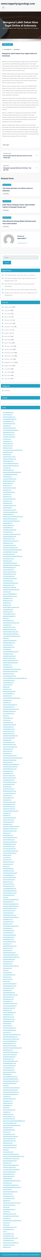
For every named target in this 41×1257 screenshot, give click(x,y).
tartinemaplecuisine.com (10, 853)
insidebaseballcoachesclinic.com (11, 1180)
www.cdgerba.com (8, 1152)
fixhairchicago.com (8, 961)
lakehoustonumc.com (9, 1019)
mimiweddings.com (8, 1236)
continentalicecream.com (10, 782)
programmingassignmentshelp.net (12, 450)
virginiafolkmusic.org (9, 680)
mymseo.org (6, 1222)
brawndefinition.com (9, 780)
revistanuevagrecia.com (9, 817)
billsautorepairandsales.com (11, 1165)
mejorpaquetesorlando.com (11, 634)
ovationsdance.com (8, 682)
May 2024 (7, 375)
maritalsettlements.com (9, 888)
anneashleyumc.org (8, 1059)
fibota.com (6, 1149)
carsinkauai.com (7, 1183)
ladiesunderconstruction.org (11, 541)
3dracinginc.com (7, 753)
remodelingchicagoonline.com (11, 1087)
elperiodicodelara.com (9, 417)
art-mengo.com (7, 859)
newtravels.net (7, 454)
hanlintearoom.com (8, 1196)
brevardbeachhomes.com (10, 563)
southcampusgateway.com (10, 512)
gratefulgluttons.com (9, 729)
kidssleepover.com (8, 452)
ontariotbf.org (7, 468)
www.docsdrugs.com (9, 1070)
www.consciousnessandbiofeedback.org (14, 1121)
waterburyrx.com (8, 948)
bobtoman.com (7, 496)
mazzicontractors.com (9, 1134)
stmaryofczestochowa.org (10, 837)
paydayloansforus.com (9, 456)
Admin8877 (7, 49)
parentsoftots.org (8, 1001)
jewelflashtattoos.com (9, 481)
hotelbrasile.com (7, 523)
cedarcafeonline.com (8, 432)
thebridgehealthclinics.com (10, 994)
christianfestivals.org (8, 875)
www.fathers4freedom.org (10, 1036)
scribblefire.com (7, 700)
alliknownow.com (8, 762)
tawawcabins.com (8, 598)
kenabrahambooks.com (9, 791)
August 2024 (8, 365)
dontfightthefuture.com (9, 574)
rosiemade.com (7, 625)
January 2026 (8, 323)
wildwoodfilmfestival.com (10, 518)
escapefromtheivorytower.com (11, 565)
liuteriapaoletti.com (8, 901)
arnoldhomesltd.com (9, 576)
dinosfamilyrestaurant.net (10, 547)
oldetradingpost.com (9, 538)
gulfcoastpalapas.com (9, 992)
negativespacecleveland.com (11, 899)
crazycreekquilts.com (9, 784)
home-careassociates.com (10, 704)
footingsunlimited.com (9, 1065)
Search (7, 262)
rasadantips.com (7, 441)
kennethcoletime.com (9, 846)
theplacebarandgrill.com (10, 946)
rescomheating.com (8, 1233)
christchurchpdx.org (8, 788)
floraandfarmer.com (8, 558)
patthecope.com (7, 968)
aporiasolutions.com (8, 988)
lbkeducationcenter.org (9, 691)
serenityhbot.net (7, 1025)
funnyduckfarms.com (9, 1198)
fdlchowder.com (7, 1074)
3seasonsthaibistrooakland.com (11, 698)
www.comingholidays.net (10, 746)
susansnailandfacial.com (9, 1030)
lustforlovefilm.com (8, 797)
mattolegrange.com (8, 870)
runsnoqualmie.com (8, 1067)
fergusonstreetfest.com (9, 1172)
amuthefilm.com (7, 795)
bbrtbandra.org (7, 485)
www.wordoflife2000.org (10, 594)
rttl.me (5, 1231)
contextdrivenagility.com (10, 831)
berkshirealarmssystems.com (11, 607)
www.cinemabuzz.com (9, 1109)
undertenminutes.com (9, 436)
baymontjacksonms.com (10, 893)
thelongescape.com (8, 868)
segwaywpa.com (7, 990)
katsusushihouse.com (9, 806)
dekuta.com (6, 1107)
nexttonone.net (7, 1023)
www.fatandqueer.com (9, 1056)
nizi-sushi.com (7, 857)
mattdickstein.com (8, 1014)
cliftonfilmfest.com (8, 580)
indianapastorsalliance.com (10, 954)
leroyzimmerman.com (9, 1205)
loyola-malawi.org (8, 718)
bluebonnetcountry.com (9, 487)
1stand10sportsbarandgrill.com (11, 636)
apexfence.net (7, 1247)
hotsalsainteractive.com (9, 428)
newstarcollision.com (9, 647)
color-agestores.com (8, 713)
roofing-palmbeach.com (9, 572)
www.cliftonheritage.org (10, 1083)
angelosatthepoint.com (9, 952)
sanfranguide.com (8, 749)
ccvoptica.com (7, 1096)
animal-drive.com (8, 979)
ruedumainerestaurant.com (10, 811)
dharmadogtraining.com (10, 1227)
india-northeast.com (8, 569)
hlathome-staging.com (9, 658)
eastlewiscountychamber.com (11, 764)
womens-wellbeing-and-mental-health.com (15, 678)
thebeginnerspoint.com (9, 744)
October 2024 (9, 359)
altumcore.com (7, 977)
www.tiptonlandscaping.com (11, 1092)
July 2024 (7, 369)
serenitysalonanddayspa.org (11, 430)
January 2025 (8, 349)
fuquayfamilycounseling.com (11, 1216)
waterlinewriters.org (8, 997)
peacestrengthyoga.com (9, 1045)
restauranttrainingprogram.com (12, 669)
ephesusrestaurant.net (9, 1138)
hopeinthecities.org (8, 727)
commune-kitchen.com (9, 793)
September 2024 (9, 362)
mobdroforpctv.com (8, 731)
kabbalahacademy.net (9, 642)
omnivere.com (7, 439)
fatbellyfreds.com (8, 1143)
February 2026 (9, 320)
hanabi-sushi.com (8, 1103)
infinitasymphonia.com (9, 802)
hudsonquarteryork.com (10, 1147)
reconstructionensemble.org (11, 917)
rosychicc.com (7, 720)
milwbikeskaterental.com (10, 890)
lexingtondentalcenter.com (10, 662)
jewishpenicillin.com (8, 673)
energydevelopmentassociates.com (12, 556)
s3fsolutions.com (7, 560)
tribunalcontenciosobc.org (10, 766)
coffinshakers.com (8, 835)
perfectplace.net (7, 695)
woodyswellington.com (9, 1140)
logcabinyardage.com (9, 1008)
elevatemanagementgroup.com (11, 1202)
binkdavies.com (7, 786)
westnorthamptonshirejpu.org (11, 521)
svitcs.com (6, 970)
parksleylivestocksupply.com (11, 709)
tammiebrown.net (8, 864)
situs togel (6, 145)
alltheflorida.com (7, 1178)
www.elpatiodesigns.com (10, 1145)
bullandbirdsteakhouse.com (10, 1079)
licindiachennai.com (8, 421)
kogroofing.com (7, 501)
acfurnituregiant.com (9, 434)
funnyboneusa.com (8, 912)
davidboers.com (7, 1010)
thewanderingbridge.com (10, 842)
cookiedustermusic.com (9, 915)
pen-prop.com (7, 1032)
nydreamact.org (7, 476)
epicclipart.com (7, 490)
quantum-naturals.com (9, 1167)
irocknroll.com (7, 591)
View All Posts (22, 243)
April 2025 (8, 339)
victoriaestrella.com (8, 932)
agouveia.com (7, 1218)
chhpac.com (6, 1225)
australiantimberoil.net (9, 545)
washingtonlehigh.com (9, 1098)
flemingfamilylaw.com (9, 1209)
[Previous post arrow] (36, 155)
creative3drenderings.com (10, 1003)
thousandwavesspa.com (9, 935)
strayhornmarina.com (9, 775)
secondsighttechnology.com (11, 651)
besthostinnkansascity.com (10, 1238)
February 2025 (9, 346)
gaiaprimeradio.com (8, 861)
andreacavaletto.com (9, 707)
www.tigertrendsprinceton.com (11, 1034)
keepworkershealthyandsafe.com (12, 472)
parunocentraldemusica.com (11, 1154)
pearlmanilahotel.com (9, 492)
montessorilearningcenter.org (11, 1169)
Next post (6, 165)
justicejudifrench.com (9, 839)
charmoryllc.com (7, 751)
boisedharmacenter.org (9, 711)
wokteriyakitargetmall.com (10, 660)
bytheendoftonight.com (9, 724)
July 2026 (7, 310)
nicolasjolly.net (7, 800)
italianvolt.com (7, 605)
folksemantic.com (8, 600)
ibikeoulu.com (7, 833)
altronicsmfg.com (8, 445)
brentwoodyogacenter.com (10, 1090)
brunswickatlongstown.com (10, 850)
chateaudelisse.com (8, 514)
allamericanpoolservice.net (10, 671)
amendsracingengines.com (10, 1052)
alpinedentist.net (7, 503)
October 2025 (9, 330)
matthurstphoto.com (9, 1176)
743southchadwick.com (9, 567)
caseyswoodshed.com (9, 959)
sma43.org (6, 1085)
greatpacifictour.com (8, 930)
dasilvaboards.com (8, 771)
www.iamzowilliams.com (10, 1123)
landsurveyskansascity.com (10, 1061)
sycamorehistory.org (9, 1116)
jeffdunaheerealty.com (9, 1043)
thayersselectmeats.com (9, 986)
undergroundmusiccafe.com (11, 1242)
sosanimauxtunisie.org (9, 498)
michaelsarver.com (8, 653)
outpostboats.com (8, 722)
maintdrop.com (7, 494)
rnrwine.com (6, 1211)
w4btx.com (6, 638)
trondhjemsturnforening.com (11, 1158)
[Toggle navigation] (3, 7)
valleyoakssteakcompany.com (11, 957)
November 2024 (9, 356)
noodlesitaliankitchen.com (10, 474)
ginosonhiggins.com (8, 884)
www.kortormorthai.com (10, 1054)
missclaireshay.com (8, 412)
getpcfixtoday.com (8, 483)
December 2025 (9, 326)
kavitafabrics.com (8, 919)
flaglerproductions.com (9, 777)
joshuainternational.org (9, 1028)
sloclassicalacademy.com (10, 769)
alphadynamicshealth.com (10, 1191)
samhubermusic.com (9, 1245)
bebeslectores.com (8, 543)
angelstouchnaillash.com (10, 640)
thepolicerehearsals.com (9, 760)
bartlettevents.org (8, 527)
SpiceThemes (35, 1254)
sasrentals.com (7, 649)
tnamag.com (6, 981)
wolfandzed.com (7, 1105)
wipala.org (6, 715)
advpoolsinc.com (7, 950)
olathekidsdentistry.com (9, 629)
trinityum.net (6, 1132)
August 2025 (8, 333)
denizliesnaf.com (7, 963)
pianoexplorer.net (8, 1127)
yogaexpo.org (7, 702)
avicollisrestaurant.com (9, 941)
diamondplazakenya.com (10, 1160)
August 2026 (8, 307)
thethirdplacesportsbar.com (10, 1136)
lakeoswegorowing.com (9, 1213)
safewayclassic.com (8, 461)
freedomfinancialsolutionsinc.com (12, 1047)
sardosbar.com (7, 602)
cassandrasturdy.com (9, 733)
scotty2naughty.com (8, 822)
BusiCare (27, 1254)
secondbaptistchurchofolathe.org (12, 1220)
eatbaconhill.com (7, 448)
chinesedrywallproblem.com (11, 906)
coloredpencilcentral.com (10, 578)
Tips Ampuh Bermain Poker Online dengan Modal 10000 (20, 289)
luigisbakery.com (7, 1101)
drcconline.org (7, 943)
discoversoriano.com (9, 742)
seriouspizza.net (7, 972)
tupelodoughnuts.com (9, 627)
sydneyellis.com (7, 664)
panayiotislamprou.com (9, 510)
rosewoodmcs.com (8, 1114)
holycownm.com (7, 924)
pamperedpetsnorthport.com (11, 622)
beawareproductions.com (10, 828)
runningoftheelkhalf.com (10, 1041)
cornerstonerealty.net (9, 1118)
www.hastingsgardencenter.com (12, 1125)
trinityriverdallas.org (8, 693)
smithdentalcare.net (8, 1240)
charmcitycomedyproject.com (11, 826)
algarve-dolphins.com (9, 879)
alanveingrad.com (8, 881)
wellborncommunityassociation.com (13, 516)
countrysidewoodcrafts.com (10, 463)
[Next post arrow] (36, 167)
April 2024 (8, 378)
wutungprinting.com (9, 886)
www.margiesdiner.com (9, 1072)
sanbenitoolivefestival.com (10, 735)
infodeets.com (7, 425)
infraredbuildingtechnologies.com (12, 549)
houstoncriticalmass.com (10, 755)
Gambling (16, 49)
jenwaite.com (6, 1200)
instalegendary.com (8, 470)
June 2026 (8, 313)
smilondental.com (8, 645)
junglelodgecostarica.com (10, 873)
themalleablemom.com (9, 844)
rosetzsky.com (7, 813)
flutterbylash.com (8, 1194)
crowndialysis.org (8, 667)
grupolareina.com (8, 532)
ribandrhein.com (7, 684)
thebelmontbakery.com (9, 459)
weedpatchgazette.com (9, 616)
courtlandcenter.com (8, 937)
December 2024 (9, 352)
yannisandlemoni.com (9, 614)
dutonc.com (6, 866)
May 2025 (7, 336)
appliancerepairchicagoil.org (11, 465)
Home (4, 28)
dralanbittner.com (8, 611)
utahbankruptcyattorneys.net (11, 589)
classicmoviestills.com (9, 738)
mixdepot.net (6, 1112)
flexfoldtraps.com (8, 1050)
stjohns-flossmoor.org (9, 910)
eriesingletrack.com (8, 620)
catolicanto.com (7, 689)
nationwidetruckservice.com (11, 926)
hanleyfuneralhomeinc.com (10, 631)
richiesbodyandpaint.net (9, 419)
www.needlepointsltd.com (10, 1076)
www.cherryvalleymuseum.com (11, 534)
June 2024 (8, 372)
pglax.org (5, 897)
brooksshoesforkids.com (10, 983)
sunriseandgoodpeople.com (11, 904)
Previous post (7, 153)
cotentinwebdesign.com (9, 536)
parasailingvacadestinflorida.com (12, 1187)
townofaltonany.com (9, 895)
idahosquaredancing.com (10, 596)
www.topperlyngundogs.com (18, 3)
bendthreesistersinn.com (10, 908)
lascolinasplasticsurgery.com (11, 1081)
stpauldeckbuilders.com (9, 1063)
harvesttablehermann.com (10, 552)
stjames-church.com (8, 820)
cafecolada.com (7, 740)
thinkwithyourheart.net (9, 587)
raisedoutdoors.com (8, 585)
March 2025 (8, 343)
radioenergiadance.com (9, 505)
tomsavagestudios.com (9, 676)
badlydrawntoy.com (8, 1017)
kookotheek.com (7, 507)
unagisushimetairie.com (9, 479)
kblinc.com (6, 618)
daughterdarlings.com (9, 423)
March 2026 (8, 317)
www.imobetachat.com (9, 1012)
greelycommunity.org (9, 808)
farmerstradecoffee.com (9, 1005)
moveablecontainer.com (9, 529)
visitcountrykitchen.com (9, 877)
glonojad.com (7, 815)
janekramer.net (7, 855)
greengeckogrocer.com (9, 656)
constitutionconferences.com (11, 966)
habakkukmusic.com (8, 1021)
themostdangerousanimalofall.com (12, 757)
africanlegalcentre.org (9, 804)
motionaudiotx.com (8, 1229)
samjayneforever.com (9, 1174)
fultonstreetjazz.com (8, 525)
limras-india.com (7, 414)
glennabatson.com (8, 773)
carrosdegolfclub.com (9, 554)
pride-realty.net (7, 1189)
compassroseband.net (9, 974)
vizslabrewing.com (8, 609)
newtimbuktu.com (8, 443)
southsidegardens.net (9, 1129)
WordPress (17, 1254)
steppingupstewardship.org (10, 1094)
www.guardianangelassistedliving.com (13, 1156)
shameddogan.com (8, 999)
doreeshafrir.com (7, 824)
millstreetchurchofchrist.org (11, 1185)
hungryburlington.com (9, 848)
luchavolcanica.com (8, 921)
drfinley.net (6, 1207)
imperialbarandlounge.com (10, 583)
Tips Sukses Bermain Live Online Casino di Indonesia (20, 275)
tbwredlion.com (7, 1163)
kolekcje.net (6, 687)
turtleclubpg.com (8, 928)
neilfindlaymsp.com (8, 939)
